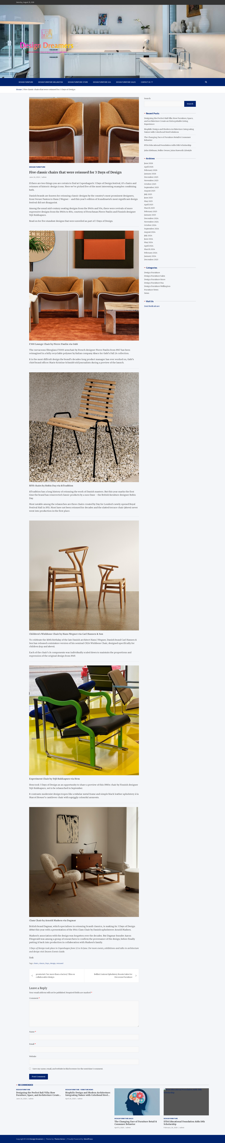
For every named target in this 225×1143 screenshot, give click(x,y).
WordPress (88, 1139)
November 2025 (151, 180)
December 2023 (151, 259)
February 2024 (150, 252)
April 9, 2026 (119, 1127)
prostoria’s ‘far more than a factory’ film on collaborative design (55, 975)
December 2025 (151, 177)
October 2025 (150, 184)
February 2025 (150, 211)
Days (47, 963)
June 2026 (148, 163)
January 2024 (150, 256)
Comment (34, 998)
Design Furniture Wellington (50, 82)
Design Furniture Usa (102, 82)
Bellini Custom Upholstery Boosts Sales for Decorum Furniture (113, 975)
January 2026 (150, 173)
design (52, 963)
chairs (36, 963)
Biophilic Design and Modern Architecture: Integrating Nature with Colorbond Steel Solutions (87, 1095)
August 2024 (149, 232)
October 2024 (150, 225)
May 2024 (148, 242)
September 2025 (151, 187)
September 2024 (151, 228)
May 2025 (148, 201)
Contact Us (146, 82)
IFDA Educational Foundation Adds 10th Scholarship (167, 145)
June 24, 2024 (34, 177)
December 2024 (151, 218)
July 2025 (148, 194)
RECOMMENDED (25, 1084)
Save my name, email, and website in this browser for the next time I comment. (68, 1069)
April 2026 (148, 167)
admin (44, 177)
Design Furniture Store (78, 82)
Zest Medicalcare (152, 306)
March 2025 (149, 208)
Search (147, 98)
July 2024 (148, 235)
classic (42, 963)
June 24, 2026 (21, 1098)
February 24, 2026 (170, 1127)
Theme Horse (59, 1139)
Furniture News (151, 289)
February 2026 (150, 170)
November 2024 (151, 222)
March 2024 (149, 249)
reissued (59, 963)
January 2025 (150, 215)
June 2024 (148, 239)
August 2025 (149, 191)
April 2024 (148, 246)
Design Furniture (26, 82)
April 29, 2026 (70, 1098)
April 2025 (148, 204)
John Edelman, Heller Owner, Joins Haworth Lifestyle (168, 150)
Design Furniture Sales (126, 82)
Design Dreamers (36, 1139)
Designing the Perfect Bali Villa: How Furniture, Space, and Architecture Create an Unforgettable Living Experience (168, 121)
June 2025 (148, 198)
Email (32, 1044)
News (146, 293)
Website (32, 1056)
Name (32, 1032)
